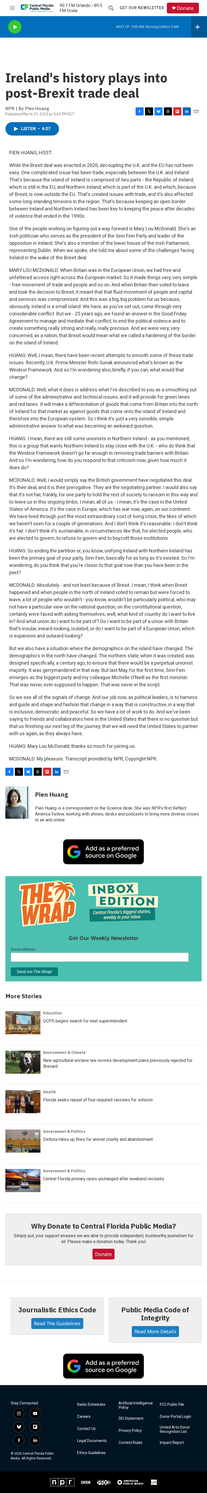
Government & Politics (64, 1131)
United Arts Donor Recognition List (175, 1429)
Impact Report (172, 1443)
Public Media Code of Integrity (155, 1313)
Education (52, 1013)
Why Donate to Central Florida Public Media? (103, 1225)
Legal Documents (92, 1441)
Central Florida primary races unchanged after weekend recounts (103, 1178)
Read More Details (155, 1331)
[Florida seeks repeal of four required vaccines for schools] (22, 1101)
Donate (185, 8)
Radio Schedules (91, 1405)
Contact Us (86, 1429)
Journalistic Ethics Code (57, 1309)
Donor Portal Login (175, 1417)
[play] (15, 27)
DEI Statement (131, 1418)
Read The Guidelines (57, 1323)
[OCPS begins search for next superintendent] (22, 1022)
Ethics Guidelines (91, 1453)
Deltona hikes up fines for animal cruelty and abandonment (98, 1139)
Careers (84, 1417)
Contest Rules (130, 1443)
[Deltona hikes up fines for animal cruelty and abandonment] (22, 1141)
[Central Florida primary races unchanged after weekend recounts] (22, 1180)
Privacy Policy (130, 1431)
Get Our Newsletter (142, 8)
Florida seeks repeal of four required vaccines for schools (98, 1099)
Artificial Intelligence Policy (136, 1405)
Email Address (24, 949)
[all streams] (199, 27)
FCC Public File (172, 1405)
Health (49, 1092)
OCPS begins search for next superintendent (85, 1021)
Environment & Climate (64, 1052)
